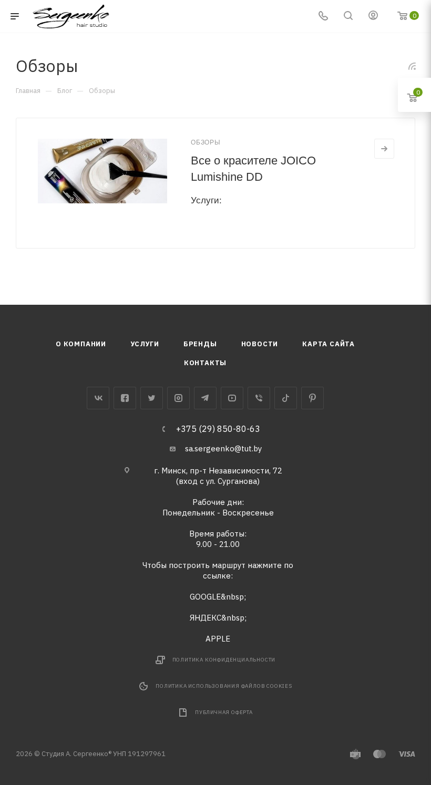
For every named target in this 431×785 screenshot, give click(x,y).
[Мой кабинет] (373, 17)
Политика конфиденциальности (224, 659)
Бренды (200, 343)
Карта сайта (328, 343)
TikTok (285, 398)
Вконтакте (98, 398)
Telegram (205, 398)
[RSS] (412, 66)
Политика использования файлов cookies (224, 686)
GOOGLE (205, 597)
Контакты (205, 362)
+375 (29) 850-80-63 (218, 429)
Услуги (144, 343)
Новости (260, 343)
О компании (81, 343)
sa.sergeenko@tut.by (223, 448)
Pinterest (312, 398)
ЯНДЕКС (205, 618)
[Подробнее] (384, 149)
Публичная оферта (224, 712)
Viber (259, 398)
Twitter (151, 398)
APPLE (218, 639)
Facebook (125, 398)
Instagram (178, 398)
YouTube (232, 398)
